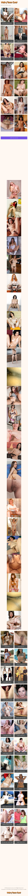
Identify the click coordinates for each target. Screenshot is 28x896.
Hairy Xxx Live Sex (14, 138)
